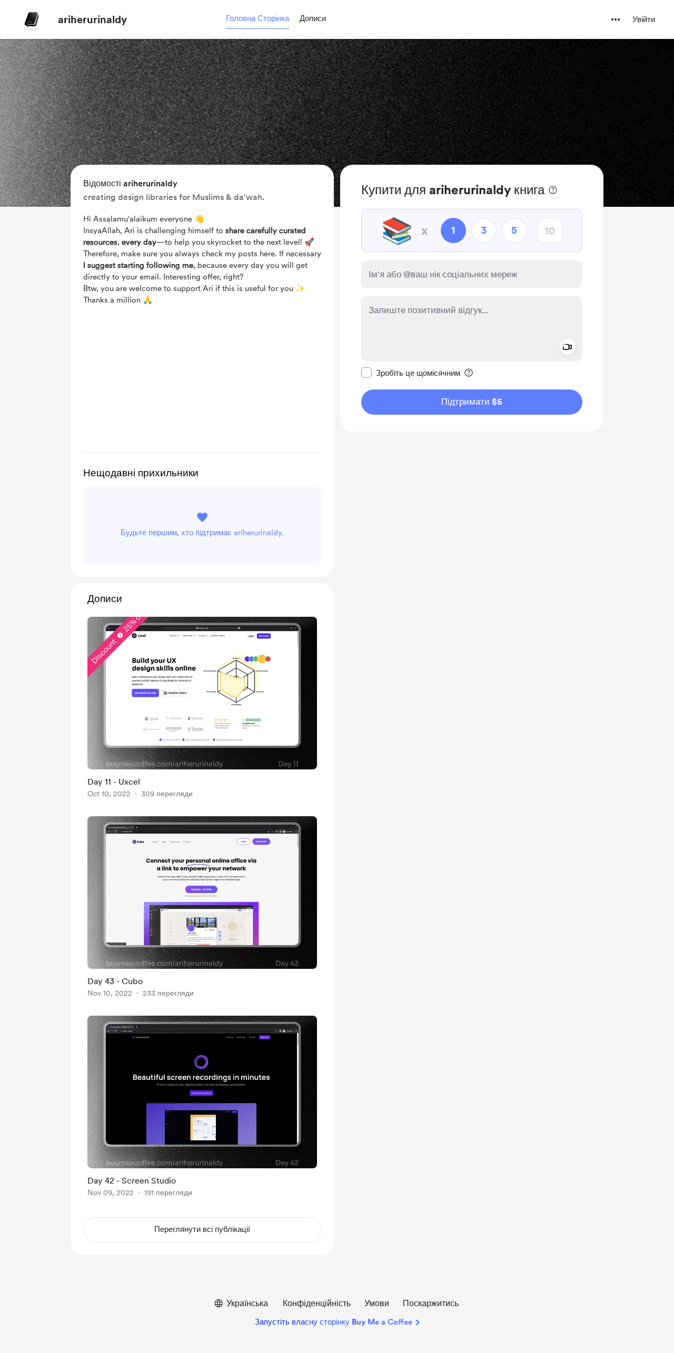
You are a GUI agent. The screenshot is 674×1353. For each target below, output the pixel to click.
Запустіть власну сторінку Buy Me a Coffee (333, 1322)
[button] (257, 19)
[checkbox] (410, 372)
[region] (471, 298)
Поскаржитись (431, 1303)
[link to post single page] (202, 709)
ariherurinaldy (92, 19)
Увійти (643, 19)
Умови (376, 1303)
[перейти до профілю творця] (32, 19)
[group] (202, 709)
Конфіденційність (317, 1303)
